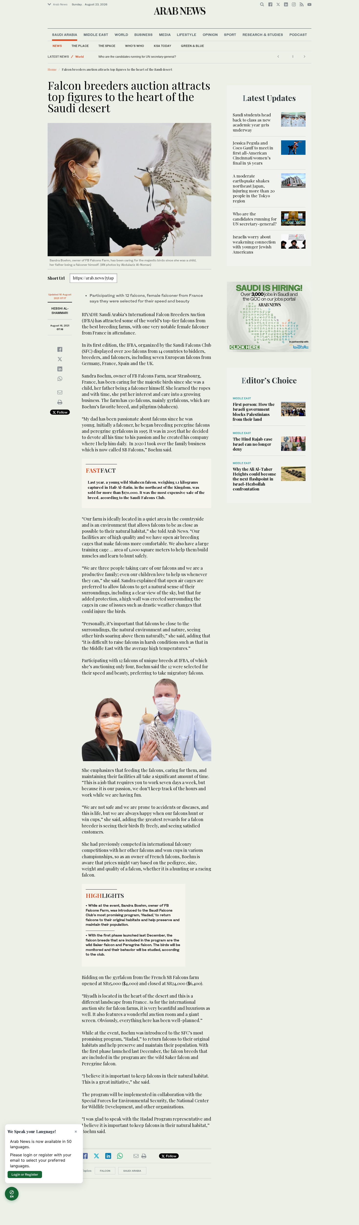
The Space (106, 46)
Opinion (210, 35)
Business (143, 35)
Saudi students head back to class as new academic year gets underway (252, 122)
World (121, 35)
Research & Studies (263, 35)
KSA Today (162, 46)
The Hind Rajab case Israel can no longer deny (252, 444)
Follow (61, 412)
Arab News (60, 4)
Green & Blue (192, 46)
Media (165, 35)
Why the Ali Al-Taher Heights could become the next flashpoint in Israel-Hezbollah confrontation (254, 479)
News (57, 46)
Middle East (96, 35)
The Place (80, 46)
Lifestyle (186, 35)
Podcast (298, 35)
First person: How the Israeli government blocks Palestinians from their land (254, 411)
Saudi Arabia (64, 35)
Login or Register (24, 1174)
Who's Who (134, 46)
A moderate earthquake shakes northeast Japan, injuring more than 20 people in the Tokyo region (254, 188)
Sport (230, 35)
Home (52, 69)
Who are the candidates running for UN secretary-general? (255, 218)
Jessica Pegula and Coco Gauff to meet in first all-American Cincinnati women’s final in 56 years (253, 153)
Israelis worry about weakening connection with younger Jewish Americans (148, 56)
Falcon (105, 1170)
